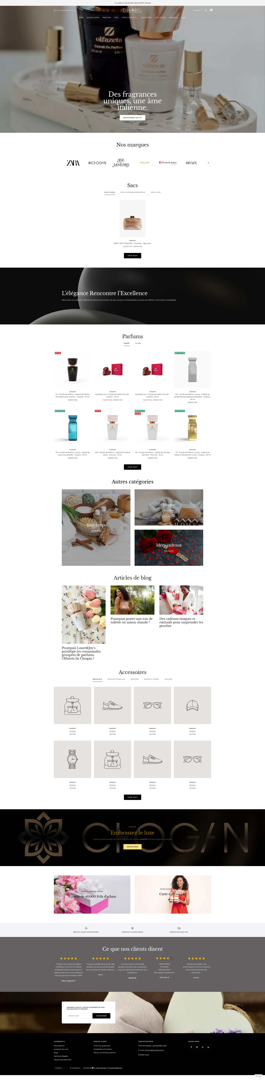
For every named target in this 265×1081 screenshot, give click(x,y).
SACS (116, 17)
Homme (138, 343)
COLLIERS (168, 679)
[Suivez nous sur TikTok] (202, 1047)
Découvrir (132, 847)
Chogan (72, 391)
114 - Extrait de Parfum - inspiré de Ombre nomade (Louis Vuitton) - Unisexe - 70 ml (72, 395)
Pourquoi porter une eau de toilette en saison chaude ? (132, 620)
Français (196, 10)
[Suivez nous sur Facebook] (191, 1047)
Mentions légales (61, 1056)
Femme (126, 343)
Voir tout (133, 256)
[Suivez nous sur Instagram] (197, 1047)
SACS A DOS (156, 192)
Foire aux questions (102, 1046)
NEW (81, 17)
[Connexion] (206, 10)
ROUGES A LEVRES (151, 679)
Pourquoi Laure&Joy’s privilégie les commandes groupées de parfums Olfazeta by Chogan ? (81, 653)
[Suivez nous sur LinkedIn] (208, 1047)
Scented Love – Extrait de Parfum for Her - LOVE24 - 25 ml (112, 395)
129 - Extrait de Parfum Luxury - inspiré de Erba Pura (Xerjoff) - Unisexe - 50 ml (72, 453)
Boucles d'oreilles (116, 679)
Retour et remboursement (105, 1053)
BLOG (183, 17)
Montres (135, 679)
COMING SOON (93, 17)
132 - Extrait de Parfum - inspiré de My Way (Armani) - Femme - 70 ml (152, 453)
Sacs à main (109, 192)
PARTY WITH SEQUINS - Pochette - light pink (132, 243)
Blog (56, 1053)
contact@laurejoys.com (154, 1050)
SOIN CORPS (146, 17)
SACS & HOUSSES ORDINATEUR (132, 192)
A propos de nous (61, 1049)
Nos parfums (132, 118)
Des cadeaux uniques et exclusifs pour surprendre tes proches (181, 622)
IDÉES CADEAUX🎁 (130, 17)
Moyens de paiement (63, 1060)
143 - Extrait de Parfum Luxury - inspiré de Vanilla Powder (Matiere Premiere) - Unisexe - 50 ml (192, 396)
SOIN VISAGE (160, 17)
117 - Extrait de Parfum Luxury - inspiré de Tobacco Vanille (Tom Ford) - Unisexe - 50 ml (192, 453)
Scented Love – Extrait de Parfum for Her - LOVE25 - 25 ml (152, 395)
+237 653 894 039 (159, 1046)
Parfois (132, 240)
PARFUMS (106, 17)
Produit (72, 731)
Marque (72, 728)
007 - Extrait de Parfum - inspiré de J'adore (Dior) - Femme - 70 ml (112, 453)
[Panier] (210, 10)
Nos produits (59, 1046)
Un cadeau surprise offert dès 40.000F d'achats (133, 3)
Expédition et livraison (103, 1049)
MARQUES (173, 17)
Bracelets (97, 679)
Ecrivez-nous (143, 1055)
